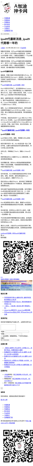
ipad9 (2, 233)
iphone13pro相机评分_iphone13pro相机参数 (17, 310)
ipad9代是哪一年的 (9, 233)
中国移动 (7, 22)
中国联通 (7, 18)
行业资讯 (7, 26)
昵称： (3, 331)
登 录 (2, 399)
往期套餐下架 (8, 30)
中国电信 (7, 20)
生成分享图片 (5, 279)
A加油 (3, 48)
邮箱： (3, 334)
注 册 (5, 399)
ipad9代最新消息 (20, 233)
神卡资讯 (7, 24)
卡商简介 (7, 28)
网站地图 (12, 423)
